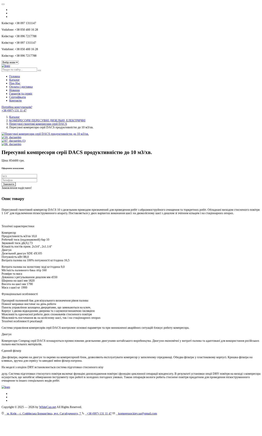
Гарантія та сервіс (20, 93)
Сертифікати (17, 97)
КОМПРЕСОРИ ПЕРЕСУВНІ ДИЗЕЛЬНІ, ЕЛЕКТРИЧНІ (47, 120)
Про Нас (14, 83)
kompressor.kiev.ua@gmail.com (136, 413)
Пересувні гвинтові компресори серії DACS (38, 123)
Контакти (15, 100)
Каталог (14, 79)
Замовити (8, 184)
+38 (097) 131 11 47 (14, 110)
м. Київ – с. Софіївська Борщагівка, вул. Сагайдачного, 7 (43, 413)
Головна (14, 76)
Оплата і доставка (21, 86)
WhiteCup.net (47, 407)
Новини (14, 90)
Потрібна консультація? (17, 107)
